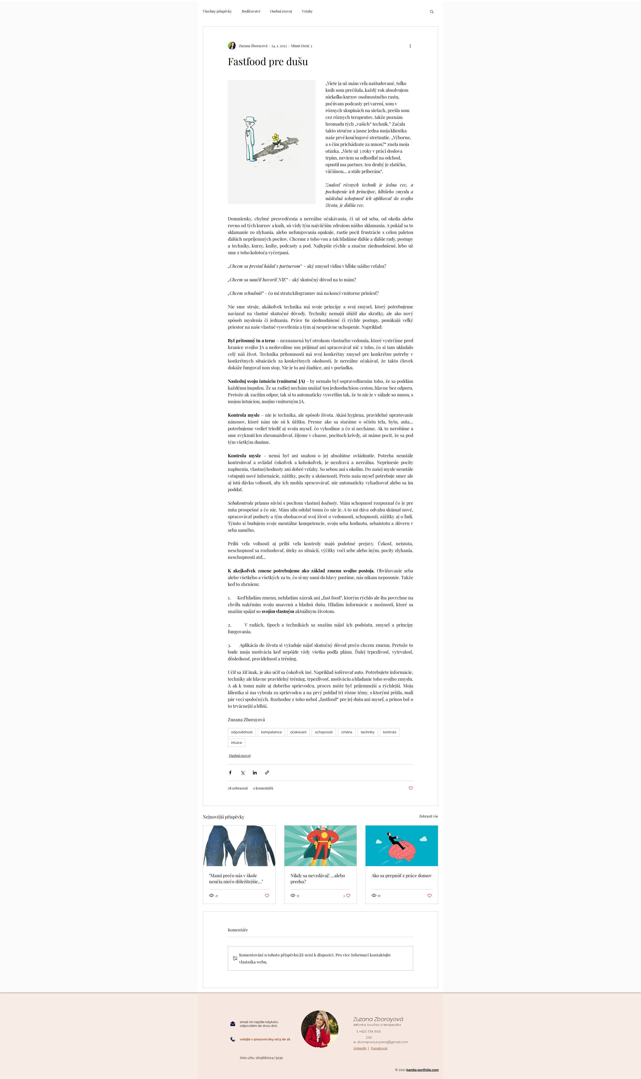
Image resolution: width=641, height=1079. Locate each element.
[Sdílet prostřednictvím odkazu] (267, 772)
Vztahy (307, 11)
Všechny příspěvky (217, 11)
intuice (236, 743)
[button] (431, 11)
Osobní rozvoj (281, 11)
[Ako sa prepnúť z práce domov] (402, 846)
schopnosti (324, 732)
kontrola (389, 732)
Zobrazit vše (428, 816)
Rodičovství (251, 11)
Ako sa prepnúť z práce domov (402, 875)
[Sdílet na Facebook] (230, 772)
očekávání (298, 732)
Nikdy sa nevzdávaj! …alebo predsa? (317, 878)
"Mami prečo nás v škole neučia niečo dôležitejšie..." (236, 878)
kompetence (271, 732)
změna (346, 732)
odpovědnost (242, 732)
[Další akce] (410, 46)
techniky (368, 732)
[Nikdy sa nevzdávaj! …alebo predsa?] (320, 846)
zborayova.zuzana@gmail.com (382, 1042)
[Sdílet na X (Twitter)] (242, 772)
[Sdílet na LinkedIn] (254, 772)
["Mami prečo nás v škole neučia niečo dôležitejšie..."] (239, 846)
